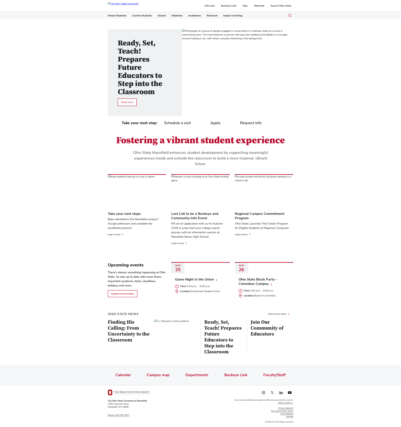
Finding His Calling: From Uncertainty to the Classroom (129, 331)
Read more (127, 102)
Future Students (117, 15)
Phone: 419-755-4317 (119, 415)
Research (212, 15)
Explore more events (122, 293)
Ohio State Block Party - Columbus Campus (258, 281)
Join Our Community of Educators (267, 328)
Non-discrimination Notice (282, 411)
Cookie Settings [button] (286, 413)
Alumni (162, 15)
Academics (194, 15)
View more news (277, 314)
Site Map (289, 416)
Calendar (123, 374)
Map (245, 5)
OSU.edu (209, 5)
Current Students (142, 15)
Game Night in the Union (194, 279)
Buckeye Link (228, 5)
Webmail (259, 5)
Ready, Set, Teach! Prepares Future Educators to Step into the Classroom (223, 337)
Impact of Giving (232, 15)
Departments (196, 374)
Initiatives (177, 15)
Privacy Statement (285, 408)
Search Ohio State (281, 5)
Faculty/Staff (274, 374)
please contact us (285, 403)
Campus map (158, 374)
